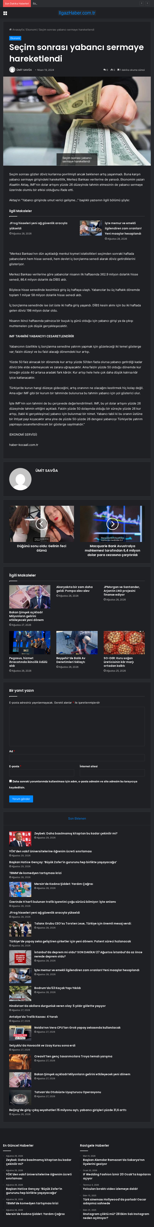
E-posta (15, 766)
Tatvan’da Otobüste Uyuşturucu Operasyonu (67, 1092)
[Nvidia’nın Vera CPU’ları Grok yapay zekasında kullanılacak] (20, 1033)
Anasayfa (18, 29)
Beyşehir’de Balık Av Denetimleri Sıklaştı (70, 660)
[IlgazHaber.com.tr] (77, 12)
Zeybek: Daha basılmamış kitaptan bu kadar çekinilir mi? (76, 833)
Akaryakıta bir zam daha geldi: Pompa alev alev (74, 589)
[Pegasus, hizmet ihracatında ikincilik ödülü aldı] (29, 642)
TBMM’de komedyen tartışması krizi (35, 873)
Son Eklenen (77, 818)
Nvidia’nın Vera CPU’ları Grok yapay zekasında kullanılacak (77, 1028)
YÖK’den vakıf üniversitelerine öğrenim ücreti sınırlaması (50, 851)
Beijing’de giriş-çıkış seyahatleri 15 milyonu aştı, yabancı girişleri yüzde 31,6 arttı (67, 1110)
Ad (12, 751)
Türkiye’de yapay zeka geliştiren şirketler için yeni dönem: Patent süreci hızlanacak (70, 941)
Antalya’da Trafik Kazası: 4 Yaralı (33, 1017)
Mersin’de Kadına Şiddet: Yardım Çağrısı (63, 884)
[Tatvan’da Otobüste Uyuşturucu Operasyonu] (20, 1097)
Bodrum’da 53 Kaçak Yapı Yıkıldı (57, 988)
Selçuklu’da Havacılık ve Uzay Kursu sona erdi (42, 1045)
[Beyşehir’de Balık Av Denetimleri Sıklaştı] (76, 642)
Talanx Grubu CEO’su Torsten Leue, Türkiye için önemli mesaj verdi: (83, 923)
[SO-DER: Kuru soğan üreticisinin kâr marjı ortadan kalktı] (124, 642)
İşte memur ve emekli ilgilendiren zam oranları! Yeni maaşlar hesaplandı (123, 228)
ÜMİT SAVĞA (24, 69)
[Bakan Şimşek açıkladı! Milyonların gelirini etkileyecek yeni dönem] (29, 596)
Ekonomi (31, 29)
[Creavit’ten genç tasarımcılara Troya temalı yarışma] (20, 1061)
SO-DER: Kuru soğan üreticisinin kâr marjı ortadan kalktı (119, 662)
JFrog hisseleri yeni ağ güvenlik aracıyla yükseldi (44, 913)
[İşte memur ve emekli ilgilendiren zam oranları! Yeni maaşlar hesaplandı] (91, 228)
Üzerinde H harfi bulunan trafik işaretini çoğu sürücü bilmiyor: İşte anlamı (62, 902)
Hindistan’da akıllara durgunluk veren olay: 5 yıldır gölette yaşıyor (57, 1006)
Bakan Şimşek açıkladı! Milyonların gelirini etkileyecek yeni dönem (26, 616)
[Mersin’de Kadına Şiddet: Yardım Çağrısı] (20, 889)
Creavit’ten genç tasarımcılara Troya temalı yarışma (73, 1056)
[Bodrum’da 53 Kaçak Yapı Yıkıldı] (20, 993)
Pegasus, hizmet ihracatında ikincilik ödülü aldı (28, 662)
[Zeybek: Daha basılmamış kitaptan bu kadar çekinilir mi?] (20, 838)
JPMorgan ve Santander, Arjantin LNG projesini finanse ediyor (122, 591)
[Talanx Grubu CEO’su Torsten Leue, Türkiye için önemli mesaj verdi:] (20, 929)
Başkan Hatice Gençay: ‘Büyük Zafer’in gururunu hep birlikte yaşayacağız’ (78, 3)
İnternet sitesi (89, 766)
